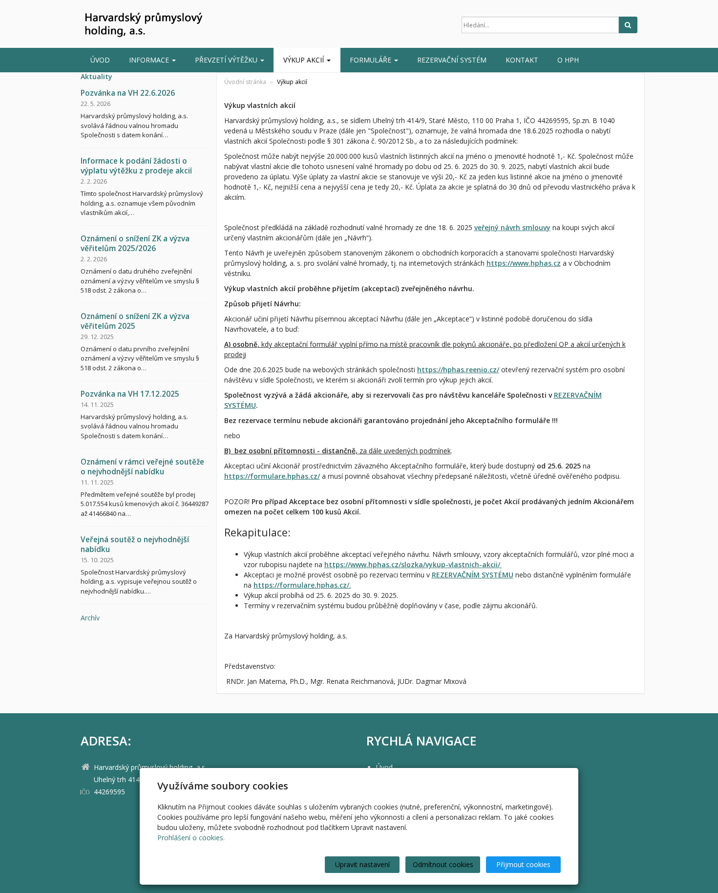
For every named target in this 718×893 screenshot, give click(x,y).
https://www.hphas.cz (523, 263)
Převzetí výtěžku (227, 59)
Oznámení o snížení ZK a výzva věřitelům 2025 (135, 321)
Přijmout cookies (523, 864)
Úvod (100, 59)
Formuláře (371, 59)
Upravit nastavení (362, 864)
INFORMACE (150, 59)
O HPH (568, 59)
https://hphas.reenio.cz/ (458, 369)
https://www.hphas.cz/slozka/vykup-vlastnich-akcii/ (413, 564)
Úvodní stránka (245, 82)
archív (90, 617)
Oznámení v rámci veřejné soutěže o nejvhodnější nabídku (142, 467)
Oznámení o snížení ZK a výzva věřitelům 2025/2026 (135, 244)
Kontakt (522, 59)
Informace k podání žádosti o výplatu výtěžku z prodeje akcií (136, 166)
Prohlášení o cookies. (191, 837)
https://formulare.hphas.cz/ (272, 476)
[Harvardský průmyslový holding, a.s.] (168, 25)
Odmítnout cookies (443, 864)
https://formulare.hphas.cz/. (302, 585)
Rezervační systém (451, 59)
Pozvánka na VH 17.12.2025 (130, 394)
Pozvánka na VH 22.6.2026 (128, 93)
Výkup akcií (304, 59)
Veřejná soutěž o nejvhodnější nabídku (135, 544)
